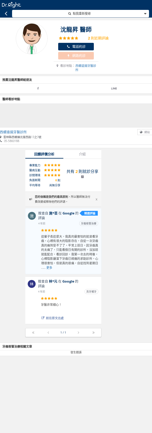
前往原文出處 (55, 318)
